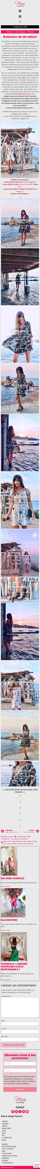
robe (8, 844)
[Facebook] (12, 1111)
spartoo (30, 844)
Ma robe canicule (12, 878)
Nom (2, 1021)
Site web (4, 1036)
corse (9, 841)
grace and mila (20, 841)
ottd (4, 844)
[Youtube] (27, 1111)
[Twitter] (16, 1111)
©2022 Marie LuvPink (7, 1167)
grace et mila (32, 841)
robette (14, 844)
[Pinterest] (23, 1111)
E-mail (3, 1028)
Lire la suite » (6, 886)
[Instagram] (20, 1111)
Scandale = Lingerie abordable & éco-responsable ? (14, 966)
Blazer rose (9, 920)
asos (4, 841)
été (13, 841)
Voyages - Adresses (26, 32)
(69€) (20, 182)
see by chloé (22, 844)
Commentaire (6, 996)
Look (16, 32)
